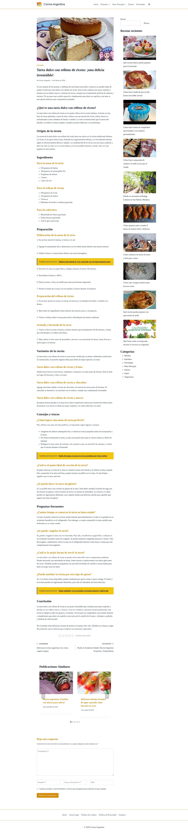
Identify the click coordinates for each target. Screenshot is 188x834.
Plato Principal (130, 366)
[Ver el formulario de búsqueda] (149, 4)
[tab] (70, 722)
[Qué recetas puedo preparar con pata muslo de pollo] (139, 300)
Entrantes (128, 359)
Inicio (96, 4)
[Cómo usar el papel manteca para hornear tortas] (139, 271)
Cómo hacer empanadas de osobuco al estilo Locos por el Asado (135, 163)
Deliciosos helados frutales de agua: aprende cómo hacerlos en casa (93, 702)
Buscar (123, 19)
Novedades (140, 4)
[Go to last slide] (43, 696)
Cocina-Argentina (44, 80)
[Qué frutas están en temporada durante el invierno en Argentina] (139, 329)
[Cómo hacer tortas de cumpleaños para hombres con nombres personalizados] (139, 112)
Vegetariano (129, 377)
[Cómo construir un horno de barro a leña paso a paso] (139, 242)
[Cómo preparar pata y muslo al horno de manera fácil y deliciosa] (139, 213)
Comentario (43, 751)
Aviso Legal (74, 815)
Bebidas (127, 356)
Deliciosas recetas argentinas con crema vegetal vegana (52, 647)
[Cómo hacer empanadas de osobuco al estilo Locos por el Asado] (139, 148)
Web (93, 782)
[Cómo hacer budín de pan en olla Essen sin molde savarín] (139, 80)
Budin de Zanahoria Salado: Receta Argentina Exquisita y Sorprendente (95, 647)
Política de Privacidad (107, 815)
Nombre (42, 782)
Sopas (126, 373)
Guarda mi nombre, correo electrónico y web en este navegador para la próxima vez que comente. (72, 789)
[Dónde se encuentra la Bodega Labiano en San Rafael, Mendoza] (139, 182)
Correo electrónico (72, 782)
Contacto (122, 815)
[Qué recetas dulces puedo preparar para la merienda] (139, 48)
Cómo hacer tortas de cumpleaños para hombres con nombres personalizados (136, 130)
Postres (131, 4)
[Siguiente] (107, 696)
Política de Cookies (89, 815)
